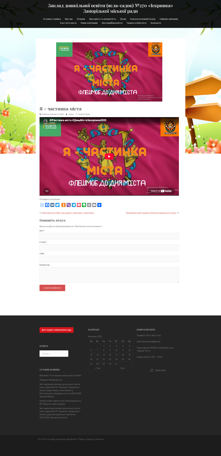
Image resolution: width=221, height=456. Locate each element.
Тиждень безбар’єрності (51, 380)
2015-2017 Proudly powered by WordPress (57, 439)
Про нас (69, 19)
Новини (81, 19)
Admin (71, 114)
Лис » (123, 368)
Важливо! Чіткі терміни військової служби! (60, 375)
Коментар (44, 265)
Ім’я (42, 231)
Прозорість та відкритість (102, 19)
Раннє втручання (89, 23)
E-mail (43, 242)
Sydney (89, 439)
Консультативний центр (142, 19)
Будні (88, 114)
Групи (123, 19)
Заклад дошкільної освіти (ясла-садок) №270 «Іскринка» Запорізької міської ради (110, 8)
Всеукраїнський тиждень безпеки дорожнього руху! (151, 213)
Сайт (42, 253)
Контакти (156, 23)
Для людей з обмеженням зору (56, 330)
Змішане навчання (168, 19)
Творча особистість (137, 23)
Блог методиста (68, 23)
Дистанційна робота (112, 23)
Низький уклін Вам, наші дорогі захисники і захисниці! (68, 213)
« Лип (97, 368)
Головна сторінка (52, 19)
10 (116, 350)
